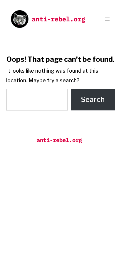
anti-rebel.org (58, 19)
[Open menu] (107, 19)
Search (93, 99)
